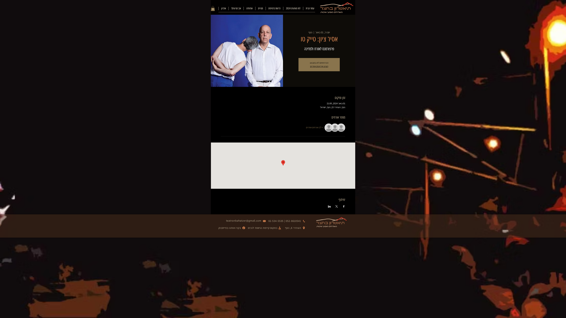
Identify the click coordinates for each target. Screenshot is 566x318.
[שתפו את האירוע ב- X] (336, 206)
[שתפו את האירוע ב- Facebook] (343, 206)
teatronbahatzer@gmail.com (243, 220)
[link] (213, 8)
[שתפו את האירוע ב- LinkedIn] (329, 206)
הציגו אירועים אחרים (319, 66)
